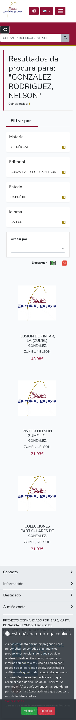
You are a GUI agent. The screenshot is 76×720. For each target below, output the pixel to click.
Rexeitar (46, 711)
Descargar (39, 262)
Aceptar (29, 711)
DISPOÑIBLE (38, 197)
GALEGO (38, 222)
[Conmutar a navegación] (60, 11)
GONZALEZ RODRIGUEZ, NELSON (38, 172)
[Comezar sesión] (34, 11)
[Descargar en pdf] (64, 263)
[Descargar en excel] (53, 263)
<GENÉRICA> (38, 147)
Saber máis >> (14, 701)
